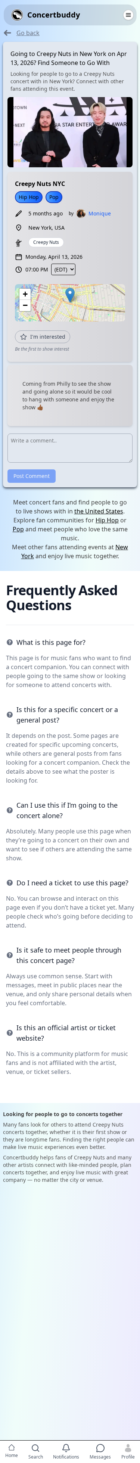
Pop (18, 529)
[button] (70, 295)
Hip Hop (107, 520)
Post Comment (31, 475)
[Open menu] (128, 15)
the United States (98, 511)
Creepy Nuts (46, 242)
